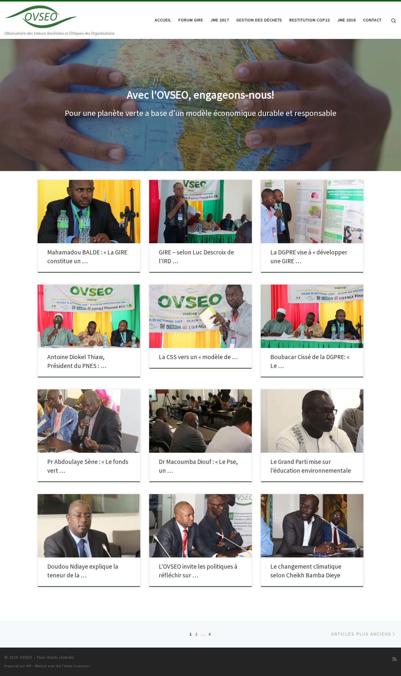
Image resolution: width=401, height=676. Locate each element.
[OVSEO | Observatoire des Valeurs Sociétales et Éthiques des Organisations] (41, 15)
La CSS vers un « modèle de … (198, 357)
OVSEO (26, 657)
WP (28, 666)
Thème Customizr (76, 666)
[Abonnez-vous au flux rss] (394, 659)
